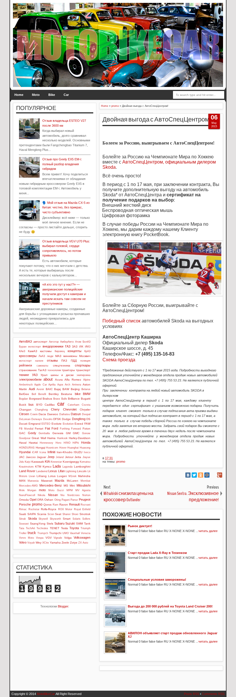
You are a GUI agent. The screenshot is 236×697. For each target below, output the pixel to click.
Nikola (41, 495)
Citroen (24, 414)
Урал (44, 375)
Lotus (52, 476)
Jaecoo (31, 457)
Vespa (39, 537)
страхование (28, 370)
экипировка (83, 375)
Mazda (59, 480)
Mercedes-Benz (50, 485)
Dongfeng (78, 419)
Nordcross (73, 495)
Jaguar (41, 457)
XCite (45, 542)
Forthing (65, 428)
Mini (72, 485)
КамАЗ (32, 351)
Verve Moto (26, 537)
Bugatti (85, 398)
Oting (57, 499)
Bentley (54, 394)
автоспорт (40, 341)
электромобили (30, 379)
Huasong (85, 447)
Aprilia (52, 384)
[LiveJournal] (213, 475)
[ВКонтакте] (188, 475)
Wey (38, 542)
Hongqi (40, 447)
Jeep (50, 457)
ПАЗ (64, 360)
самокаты (42, 365)
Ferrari (39, 428)
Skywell (43, 518)
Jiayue (86, 457)
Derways (36, 419)
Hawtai (33, 442)
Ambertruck (26, 384)
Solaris (77, 518)
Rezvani (85, 504)
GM (68, 433)
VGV (48, 537)
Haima (51, 438)
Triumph (85, 528)
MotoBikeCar (46, 694)
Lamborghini (82, 466)
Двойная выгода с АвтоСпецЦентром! (156, 119)
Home (18, 94)
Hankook (62, 438)
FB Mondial (26, 428)
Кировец (60, 351)
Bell (34, 394)
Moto (36, 94)
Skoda (32, 518)
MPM (69, 490)
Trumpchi (55, 533)
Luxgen (62, 476)
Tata (21, 528)
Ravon (63, 504)
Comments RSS (213, 694)
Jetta (78, 457)
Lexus (52, 471)
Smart (67, 518)
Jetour (69, 457)
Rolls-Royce (48, 509)
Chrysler (85, 409)
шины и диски (62, 375)
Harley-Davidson (79, 438)
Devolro (47, 419)
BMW (86, 394)
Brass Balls (60, 398)
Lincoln (82, 471)
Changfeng (41, 409)
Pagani (66, 499)
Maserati (46, 480)
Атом (78, 341)
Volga (68, 537)
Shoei (75, 514)
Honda (85, 442)
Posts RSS (191, 694)
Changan (25, 409)
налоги (39, 360)
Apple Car (40, 384)
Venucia (85, 533)
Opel (33, 499)
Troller (22, 533)
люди (50, 356)
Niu (62, 495)
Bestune (66, 394)
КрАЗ (87, 351)
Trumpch (42, 533)
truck (32, 533)
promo (120, 461)
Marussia (33, 480)
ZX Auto (83, 542)
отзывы (52, 360)
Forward (76, 428)
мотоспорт (25, 360)
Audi (32, 389)
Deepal (86, 414)
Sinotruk (84, 514)
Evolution (68, 423)
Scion (50, 514)
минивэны (70, 356)
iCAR (35, 452)
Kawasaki (37, 461)
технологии (54, 370)
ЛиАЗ (42, 356)
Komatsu (85, 461)
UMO (65, 533)
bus (31, 404)
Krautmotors (26, 466)
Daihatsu (64, 414)
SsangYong (37, 523)
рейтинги (25, 365)
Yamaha (55, 542)
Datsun (76, 414)
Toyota (74, 528)
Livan (32, 476)
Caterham (73, 404)
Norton (86, 495)
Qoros (47, 504)
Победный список (121, 320)
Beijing (75, 389)
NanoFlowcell (27, 495)
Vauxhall (75, 533)
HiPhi (76, 442)
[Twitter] (194, 475)
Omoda (24, 499)
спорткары (82, 365)
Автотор (54, 341)
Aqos (60, 384)
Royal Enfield (82, 509)
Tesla (64, 528)
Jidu (21, 461)
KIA (47, 461)
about (48, 379)
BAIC (49, 389)
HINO (67, 442)
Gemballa (44, 433)
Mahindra (84, 476)
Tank (87, 523)
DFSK (57, 419)
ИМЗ (87, 346)
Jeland (60, 457)
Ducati (23, 423)
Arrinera (76, 384)
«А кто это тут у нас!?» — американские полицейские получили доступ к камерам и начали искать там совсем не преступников (64, 294)
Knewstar (56, 461)
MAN (22, 480)
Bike (51, 94)
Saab (22, 514)
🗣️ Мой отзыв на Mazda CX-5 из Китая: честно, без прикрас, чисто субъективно (66, 207)
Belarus (85, 389)
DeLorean (25, 419)
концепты (74, 351)
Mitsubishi (83, 485)
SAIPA (31, 514)
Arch (67, 384)
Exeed (79, 423)
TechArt (30, 528)
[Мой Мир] (207, 475)
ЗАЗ (74, 346)
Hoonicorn (52, 447)
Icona (42, 452)
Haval (22, 442)
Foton (86, 428)
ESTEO (45, 423)
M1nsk (72, 476)
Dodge (66, 419)
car (60, 404)
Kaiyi (28, 461)
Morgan (31, 490)
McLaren (72, 480)
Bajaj (57, 389)
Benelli (42, 394)
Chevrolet (70, 409)
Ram (55, 504)
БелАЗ (86, 341)
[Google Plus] (219, 475)
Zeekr (65, 542)
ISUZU (78, 452)
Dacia (42, 414)
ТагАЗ (42, 370)
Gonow (86, 433)
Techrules (42, 528)
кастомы (46, 351)
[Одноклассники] (200, 475)
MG (66, 485)
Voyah (31, 542)
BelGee (24, 394)
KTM (38, 466)
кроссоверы (28, 356)
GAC (22, 433)
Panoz (74, 499)
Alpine (86, 379)
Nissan (53, 495)
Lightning (71, 471)
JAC (21, 457)
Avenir (40, 389)
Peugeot (84, 499)
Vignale (58, 537)
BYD (39, 404)
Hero (58, 442)
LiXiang (42, 476)
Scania (41, 514)
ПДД (74, 360)
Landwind (41, 471)
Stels (50, 523)
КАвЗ (22, 351)
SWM (79, 523)
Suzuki (70, 523)
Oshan (48, 499)
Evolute (57, 423)
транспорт (83, 370)
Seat (58, 514)
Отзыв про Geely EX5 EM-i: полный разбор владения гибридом (62, 163)
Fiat (47, 428)
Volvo (22, 542)
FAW (87, 423)
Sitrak (22, 518)
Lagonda (67, 466)
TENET (54, 528)
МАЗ (58, 356)
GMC (76, 433)
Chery (55, 409)
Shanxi (66, 514)
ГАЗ (68, 346)
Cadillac (50, 404)
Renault (74, 504)
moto (42, 490)
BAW (65, 389)
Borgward (35, 398)
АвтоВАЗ (25, 341)
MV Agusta (82, 490)
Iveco (87, 452)
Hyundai (25, 452)
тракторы (68, 370)
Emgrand (34, 423)
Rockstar (33, 509)
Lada (57, 466)
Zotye (73, 542)
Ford (55, 428)
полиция (85, 360)
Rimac (23, 509)
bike (78, 394)
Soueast (24, 523)
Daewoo (52, 414)
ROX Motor (65, 509)
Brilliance (74, 398)
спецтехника (61, 365)
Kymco (47, 466)
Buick (22, 404)
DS (88, 419)
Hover (62, 447)
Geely (32, 433)
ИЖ (81, 346)
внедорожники (53, 346)
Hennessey (46, 442)
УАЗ (35, 375)
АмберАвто (67, 341)
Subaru (59, 523)
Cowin (34, 414)
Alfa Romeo (72, 379)
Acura (59, 379)
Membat (85, 480)
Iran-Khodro (65, 452)
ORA (40, 499)
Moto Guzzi (56, 490)
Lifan (61, 471)
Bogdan (23, 398)
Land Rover (27, 471)
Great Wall (39, 438)
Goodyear (25, 438)
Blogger (63, 606)
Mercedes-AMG (28, 485)
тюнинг (24, 375)
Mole (22, 490)
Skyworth (55, 518)
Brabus (47, 398)
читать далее (208, 531)
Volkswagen (82, 537)
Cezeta (86, 404)
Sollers (86, 518)
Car (66, 94)
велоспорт (34, 346)
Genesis (57, 433)
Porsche (25, 504)
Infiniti (51, 452)
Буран (22, 346)
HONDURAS (27, 447)
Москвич (84, 356)
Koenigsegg (71, 461)
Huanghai (73, 447)
